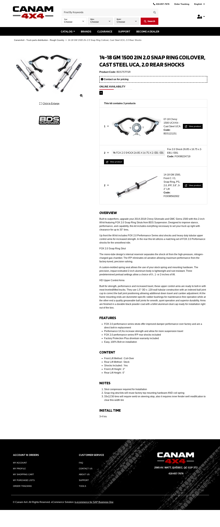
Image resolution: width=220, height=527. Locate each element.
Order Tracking (181, 4)
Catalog (66, 31)
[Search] (154, 12)
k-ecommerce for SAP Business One (94, 502)
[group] (110, 20)
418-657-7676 (162, 4)
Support (124, 31)
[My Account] (201, 16)
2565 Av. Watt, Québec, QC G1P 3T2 (176, 467)
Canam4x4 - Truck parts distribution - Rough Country (39, 40)
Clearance (104, 31)
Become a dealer (147, 31)
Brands (86, 31)
